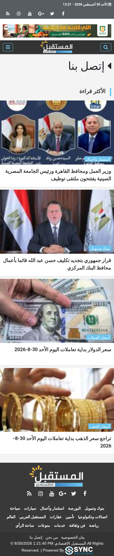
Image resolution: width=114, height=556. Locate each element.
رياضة (94, 525)
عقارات (56, 517)
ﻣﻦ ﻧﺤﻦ (51, 537)
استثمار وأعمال (52, 508)
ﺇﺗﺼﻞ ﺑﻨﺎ (36, 537)
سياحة (15, 508)
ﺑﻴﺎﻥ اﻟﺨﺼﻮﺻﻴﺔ (73, 537)
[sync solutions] (79, 550)
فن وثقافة (77, 525)
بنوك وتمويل (94, 508)
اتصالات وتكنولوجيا (92, 517)
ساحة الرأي (24, 525)
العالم (11, 517)
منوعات (44, 525)
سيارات (30, 508)
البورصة (74, 508)
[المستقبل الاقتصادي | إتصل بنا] (56, 47)
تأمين (70, 517)
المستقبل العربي (32, 517)
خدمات (59, 525)
